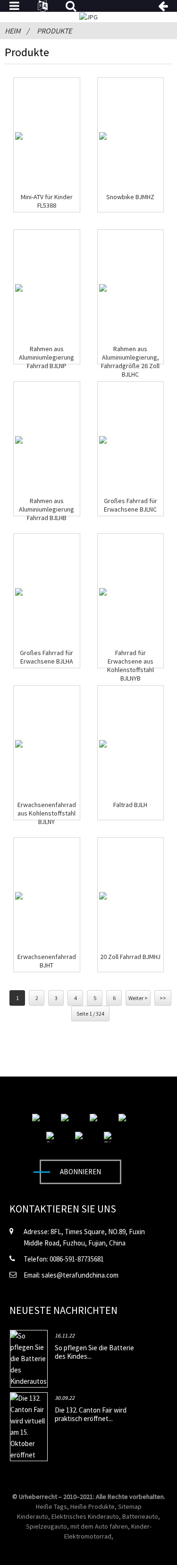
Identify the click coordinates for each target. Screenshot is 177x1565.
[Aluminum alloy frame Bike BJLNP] (19, 288)
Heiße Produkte (92, 1506)
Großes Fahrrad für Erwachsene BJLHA (46, 656)
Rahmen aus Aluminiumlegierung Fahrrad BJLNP (46, 357)
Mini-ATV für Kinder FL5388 (47, 201)
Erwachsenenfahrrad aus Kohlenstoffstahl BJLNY (46, 813)
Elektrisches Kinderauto (85, 1516)
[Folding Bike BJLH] (103, 743)
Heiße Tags (51, 1506)
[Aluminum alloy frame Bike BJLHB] (19, 439)
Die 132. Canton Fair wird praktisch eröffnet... (90, 1414)
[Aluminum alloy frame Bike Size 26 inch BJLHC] (103, 288)
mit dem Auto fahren (99, 1526)
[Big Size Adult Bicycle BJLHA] (19, 591)
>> (163, 997)
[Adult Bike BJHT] (19, 895)
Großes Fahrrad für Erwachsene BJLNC (130, 504)
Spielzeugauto (46, 1526)
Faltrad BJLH (130, 804)
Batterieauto (140, 1516)
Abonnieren (80, 1171)
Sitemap (130, 1506)
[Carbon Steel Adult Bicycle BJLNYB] (103, 591)
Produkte (54, 30)
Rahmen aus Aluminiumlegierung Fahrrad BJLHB (46, 509)
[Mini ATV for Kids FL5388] (19, 136)
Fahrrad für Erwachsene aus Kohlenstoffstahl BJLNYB (130, 665)
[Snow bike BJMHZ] (103, 136)
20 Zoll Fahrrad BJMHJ (130, 956)
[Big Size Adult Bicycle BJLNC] (103, 439)
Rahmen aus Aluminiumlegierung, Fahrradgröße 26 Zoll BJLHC (130, 362)
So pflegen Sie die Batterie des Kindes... (94, 1352)
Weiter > (138, 997)
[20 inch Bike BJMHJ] (103, 895)
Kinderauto (32, 1516)
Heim (13, 30)
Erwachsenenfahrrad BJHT (46, 960)
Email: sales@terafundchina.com (71, 1275)
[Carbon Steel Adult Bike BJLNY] (19, 743)
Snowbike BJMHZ (130, 197)
